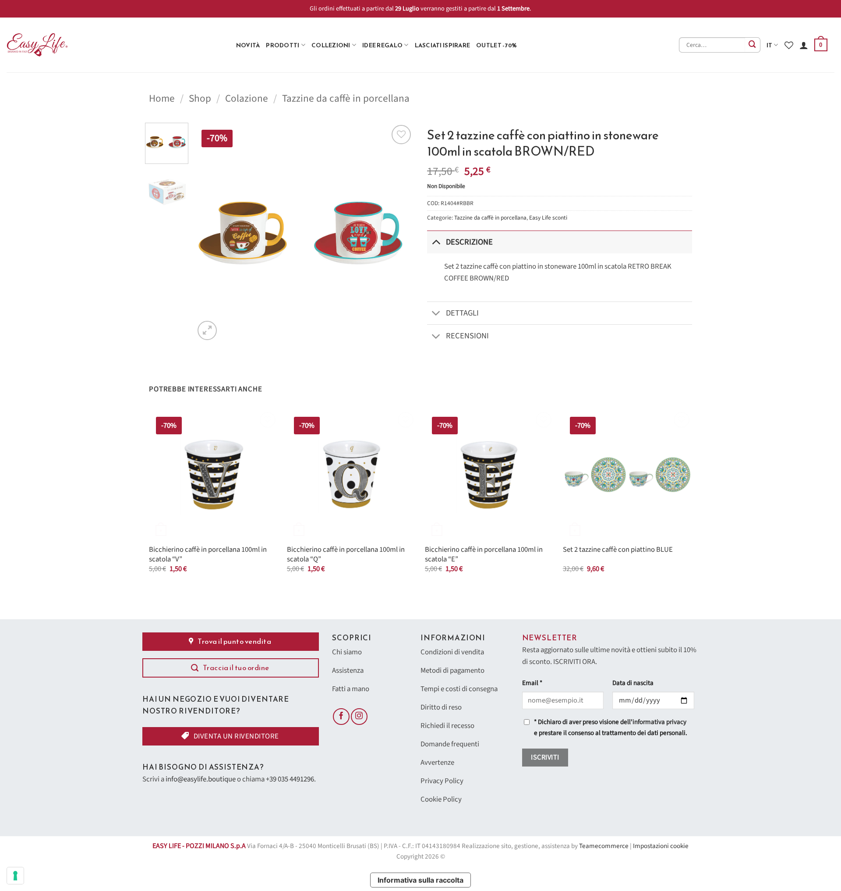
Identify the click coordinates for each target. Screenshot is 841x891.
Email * (532, 683)
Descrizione (469, 242)
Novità (248, 45)
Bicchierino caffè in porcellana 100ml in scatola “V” (208, 554)
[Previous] (210, 232)
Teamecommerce (604, 846)
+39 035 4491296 (290, 779)
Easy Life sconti (548, 217)
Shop (200, 98)
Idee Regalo (382, 45)
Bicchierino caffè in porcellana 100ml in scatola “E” (484, 554)
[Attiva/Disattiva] (436, 242)
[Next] (398, 232)
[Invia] (752, 45)
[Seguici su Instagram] (359, 716)
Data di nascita (633, 683)
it (770, 45)
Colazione (246, 98)
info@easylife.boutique (201, 779)
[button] (820, 45)
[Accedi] (803, 45)
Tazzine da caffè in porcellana (346, 98)
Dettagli (462, 313)
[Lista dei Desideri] (788, 45)
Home (162, 98)
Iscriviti (545, 757)
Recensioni (467, 335)
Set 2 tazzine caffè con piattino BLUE (618, 550)
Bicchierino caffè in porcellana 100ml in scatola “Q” (346, 554)
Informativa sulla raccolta (420, 880)
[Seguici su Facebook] (341, 716)
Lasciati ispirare (442, 45)
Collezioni (330, 45)
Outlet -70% (496, 45)
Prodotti (282, 45)
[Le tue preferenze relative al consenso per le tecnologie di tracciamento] (15, 875)
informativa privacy (659, 722)
